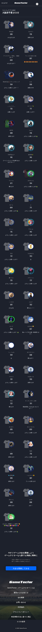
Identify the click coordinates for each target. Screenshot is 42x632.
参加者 (16, 12)
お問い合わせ (21, 602)
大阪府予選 (10, 11)
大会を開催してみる (21, 568)
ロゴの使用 (21, 621)
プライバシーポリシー (21, 612)
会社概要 (21, 597)
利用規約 (21, 607)
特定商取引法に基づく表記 (21, 617)
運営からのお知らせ (21, 592)
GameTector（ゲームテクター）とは (21, 588)
